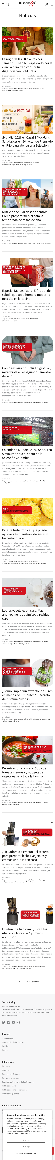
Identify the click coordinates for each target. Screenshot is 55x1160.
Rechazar (26, 1147)
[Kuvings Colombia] (27, 4)
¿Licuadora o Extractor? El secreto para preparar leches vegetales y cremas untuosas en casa (25, 855)
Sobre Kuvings (7, 1038)
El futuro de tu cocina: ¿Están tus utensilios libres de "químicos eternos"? (24, 933)
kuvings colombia (27, 165)
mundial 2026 (6, 483)
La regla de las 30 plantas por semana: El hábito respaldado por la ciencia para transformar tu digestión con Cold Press (27, 65)
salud (22, 563)
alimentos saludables (31, 561)
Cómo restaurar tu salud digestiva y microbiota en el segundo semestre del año (26, 372)
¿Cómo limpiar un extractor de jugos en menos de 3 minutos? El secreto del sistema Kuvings (27, 695)
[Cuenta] (46, 4)
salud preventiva (30, 563)
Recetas (5, 1050)
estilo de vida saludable (9, 563)
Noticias (5, 1046)
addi (25, 243)
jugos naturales (44, 719)
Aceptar (26, 1140)
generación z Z (6, 90)
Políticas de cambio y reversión (14, 1090)
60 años (11, 319)
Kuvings (18, 165)
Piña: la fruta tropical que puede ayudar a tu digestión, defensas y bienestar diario (25, 534)
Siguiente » (35, 981)
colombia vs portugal (8, 165)
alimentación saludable (31, 88)
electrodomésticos (8, 968)
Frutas (42, 88)
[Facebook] (8, 1022)
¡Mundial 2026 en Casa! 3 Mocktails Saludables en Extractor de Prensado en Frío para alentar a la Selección (27, 141)
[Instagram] (18, 1022)
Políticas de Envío (9, 1086)
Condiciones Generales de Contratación (18, 1082)
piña (18, 563)
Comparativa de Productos (12, 1042)
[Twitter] (3, 1022)
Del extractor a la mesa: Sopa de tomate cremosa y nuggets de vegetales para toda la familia (24, 772)
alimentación (32, 243)
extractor (36, 880)
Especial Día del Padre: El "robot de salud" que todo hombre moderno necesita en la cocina (26, 294)
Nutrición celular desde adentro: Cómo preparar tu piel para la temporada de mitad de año (24, 216)
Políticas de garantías (10, 1093)
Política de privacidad (22, 1133)
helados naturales (17, 90)
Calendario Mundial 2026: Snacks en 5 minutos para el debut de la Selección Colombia (27, 453)
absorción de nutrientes (16, 88)
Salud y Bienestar (41, 563)
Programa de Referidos (11, 1074)
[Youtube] (13, 1022)
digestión (42, 966)
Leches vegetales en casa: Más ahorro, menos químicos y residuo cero (26, 614)
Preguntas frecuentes (10, 1078)
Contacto (5, 1070)
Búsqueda (6, 1066)
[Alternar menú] (3, 4)
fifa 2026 (42, 481)
